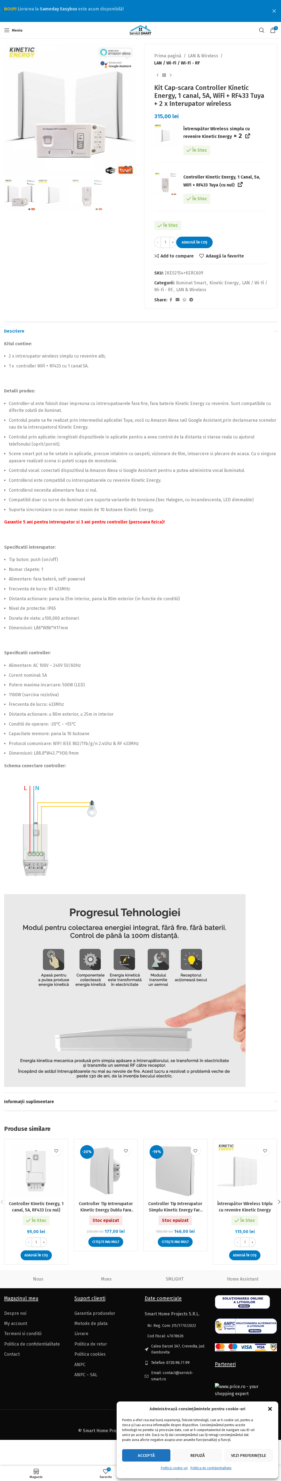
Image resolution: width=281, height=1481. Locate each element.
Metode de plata (91, 1323)
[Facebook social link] (170, 300)
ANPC (79, 1364)
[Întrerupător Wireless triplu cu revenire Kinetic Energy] (245, 1171)
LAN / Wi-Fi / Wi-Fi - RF (177, 63)
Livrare (81, 1333)
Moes (106, 1279)
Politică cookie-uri (174, 1468)
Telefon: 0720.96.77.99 (170, 1362)
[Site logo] (140, 29)
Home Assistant (242, 1279)
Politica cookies (90, 1354)
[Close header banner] (274, 11)
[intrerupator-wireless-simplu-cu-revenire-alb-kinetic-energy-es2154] (165, 135)
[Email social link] (177, 300)
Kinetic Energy (224, 282)
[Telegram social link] (191, 300)
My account (15, 1323)
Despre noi (15, 1313)
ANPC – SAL (85, 1374)
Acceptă (146, 1455)
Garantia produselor (94, 1313)
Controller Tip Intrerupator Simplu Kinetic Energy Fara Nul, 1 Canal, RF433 (175, 1207)
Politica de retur (90, 1344)
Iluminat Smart (191, 282)
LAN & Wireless (203, 55)
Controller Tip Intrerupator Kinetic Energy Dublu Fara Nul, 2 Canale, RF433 (106, 1207)
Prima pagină (167, 55)
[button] (270, 1409)
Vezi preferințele (248, 1455)
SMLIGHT (175, 1279)
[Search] (261, 30)
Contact (12, 1354)
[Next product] (170, 75)
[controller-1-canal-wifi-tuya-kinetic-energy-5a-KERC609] (165, 183)
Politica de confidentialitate (211, 1468)
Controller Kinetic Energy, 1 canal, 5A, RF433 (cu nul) (36, 1206)
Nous (38, 1279)
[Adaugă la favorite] (56, 1151)
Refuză (197, 1455)
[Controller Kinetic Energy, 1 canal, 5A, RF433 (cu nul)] (36, 1171)
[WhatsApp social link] (184, 300)
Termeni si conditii (22, 1333)
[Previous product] (157, 75)
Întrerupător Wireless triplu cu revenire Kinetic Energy (244, 1206)
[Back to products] (164, 75)
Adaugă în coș (194, 242)
